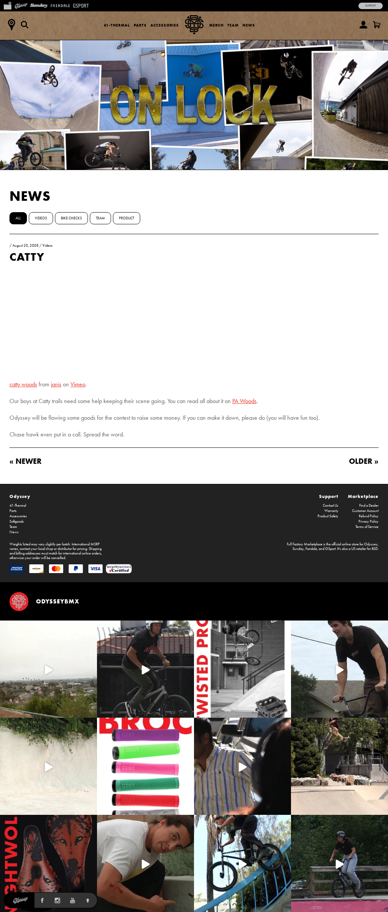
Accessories (164, 25)
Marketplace (363, 496)
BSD (375, 549)
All (18, 218)
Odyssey (19, 496)
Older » (364, 461)
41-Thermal (117, 25)
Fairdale (311, 549)
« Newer (25, 461)
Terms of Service (367, 527)
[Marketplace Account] (363, 24)
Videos (41, 218)
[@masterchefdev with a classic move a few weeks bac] (339, 766)
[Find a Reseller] (11, 24)
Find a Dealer (369, 505)
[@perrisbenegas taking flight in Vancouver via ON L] (339, 863)
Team (233, 25)
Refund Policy (369, 516)
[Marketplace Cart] (376, 24)
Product (126, 218)
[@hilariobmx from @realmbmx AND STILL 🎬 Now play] (242, 766)
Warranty (331, 511)
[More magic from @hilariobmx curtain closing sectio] (145, 863)
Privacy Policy (368, 521)
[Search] (24, 24)
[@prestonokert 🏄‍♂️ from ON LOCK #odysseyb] (48, 669)
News (248, 25)
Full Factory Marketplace (304, 544)
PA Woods (244, 401)
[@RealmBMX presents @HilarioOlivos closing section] (242, 863)
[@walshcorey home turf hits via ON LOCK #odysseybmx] (48, 766)
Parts (140, 25)
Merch (216, 25)
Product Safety (328, 516)
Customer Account (365, 511)
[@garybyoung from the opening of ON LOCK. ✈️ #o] (145, 669)
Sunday (298, 549)
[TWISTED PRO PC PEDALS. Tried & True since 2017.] (242, 669)
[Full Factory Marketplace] (7, 5)
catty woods (23, 384)
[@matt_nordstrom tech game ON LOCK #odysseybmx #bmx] (339, 669)
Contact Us (330, 505)
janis (56, 384)
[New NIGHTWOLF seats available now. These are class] (48, 863)
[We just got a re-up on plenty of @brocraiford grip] (145, 766)
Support (370, 5)
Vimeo (77, 384)
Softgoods (16, 521)
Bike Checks (71, 218)
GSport (330, 549)
